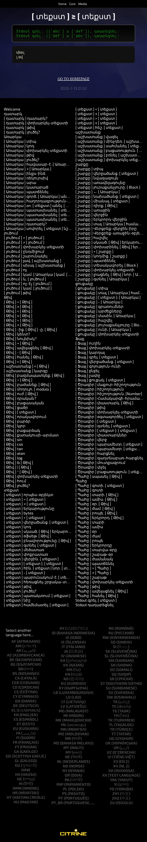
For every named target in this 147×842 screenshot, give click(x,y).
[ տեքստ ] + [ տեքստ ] (24, 517)
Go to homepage (74, 78)
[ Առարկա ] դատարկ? (25, 223)
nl (59, 761)
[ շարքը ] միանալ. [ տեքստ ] (102, 201)
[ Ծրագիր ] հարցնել (94, 453)
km (69, 669)
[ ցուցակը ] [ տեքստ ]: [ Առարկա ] (108, 297)
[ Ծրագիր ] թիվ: (90, 407)
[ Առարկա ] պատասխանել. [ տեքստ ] (41, 210)
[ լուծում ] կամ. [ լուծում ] (28, 288)
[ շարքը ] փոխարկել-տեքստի (104, 269)
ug (111, 738)
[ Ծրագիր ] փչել (90, 467)
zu (112, 802)
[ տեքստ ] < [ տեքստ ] (96, 109)
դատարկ (13, 113)
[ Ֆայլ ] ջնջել (87, 370)
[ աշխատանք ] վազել (96, 136)
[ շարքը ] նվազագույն (96, 178)
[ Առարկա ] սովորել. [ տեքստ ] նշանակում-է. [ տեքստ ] (57, 228)
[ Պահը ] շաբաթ (91, 577)
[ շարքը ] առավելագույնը (100, 182)
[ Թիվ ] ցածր (16, 407)
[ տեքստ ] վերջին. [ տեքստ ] (31, 558)
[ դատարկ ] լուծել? (22, 132)
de (15, 705)
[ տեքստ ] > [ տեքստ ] (96, 118)
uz (109, 752)
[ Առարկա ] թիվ (19, 155)
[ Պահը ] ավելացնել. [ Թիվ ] (101, 591)
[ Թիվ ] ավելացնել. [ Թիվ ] (28, 347)
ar (18, 650)
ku (63, 683)
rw (106, 637)
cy (15, 696)
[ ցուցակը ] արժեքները (98, 311)
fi (18, 737)
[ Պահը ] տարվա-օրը (96, 549)
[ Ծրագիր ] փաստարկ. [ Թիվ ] (104, 402)
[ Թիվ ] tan (13, 448)
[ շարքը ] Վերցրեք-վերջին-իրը (106, 228)
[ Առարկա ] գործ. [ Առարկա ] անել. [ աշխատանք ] (52, 196)
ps (64, 793)
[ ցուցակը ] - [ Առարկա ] (98, 301)
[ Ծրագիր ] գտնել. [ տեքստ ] (102, 425)
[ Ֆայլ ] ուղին (88, 343)
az (9, 655)
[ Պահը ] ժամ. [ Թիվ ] (95, 508)
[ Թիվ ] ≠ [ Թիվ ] (18, 324)
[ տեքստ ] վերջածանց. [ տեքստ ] (36, 522)
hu (16, 802)
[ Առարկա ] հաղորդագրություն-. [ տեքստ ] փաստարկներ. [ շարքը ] (70, 201)
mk (58, 720)
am (18, 645)
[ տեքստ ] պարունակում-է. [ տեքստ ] (40, 577)
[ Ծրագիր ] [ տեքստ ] (95, 421)
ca (17, 678)
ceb (15, 682)
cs (16, 691)
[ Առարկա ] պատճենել (26, 191)
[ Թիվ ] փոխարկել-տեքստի (31, 476)
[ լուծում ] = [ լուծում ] (24, 237)
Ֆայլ (79, 338)
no (65, 766)
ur (116, 747)
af (13, 641)
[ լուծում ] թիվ (17, 292)
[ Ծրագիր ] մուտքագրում (100, 462)
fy (17, 746)
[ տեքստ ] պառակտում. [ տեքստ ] (37, 595)
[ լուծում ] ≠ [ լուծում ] (24, 242)
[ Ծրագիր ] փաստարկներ (101, 435)
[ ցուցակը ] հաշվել (93, 320)
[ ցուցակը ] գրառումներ (99, 306)
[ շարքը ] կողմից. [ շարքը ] (101, 256)
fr (15, 742)
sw (110, 697)
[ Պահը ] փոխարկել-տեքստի (104, 581)
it (63, 646)
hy (62, 628)
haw (25, 769)
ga (16, 751)
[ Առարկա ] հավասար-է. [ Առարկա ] (39, 164)
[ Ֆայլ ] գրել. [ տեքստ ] (96, 357)
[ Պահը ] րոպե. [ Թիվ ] (96, 513)
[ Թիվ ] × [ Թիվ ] (18, 361)
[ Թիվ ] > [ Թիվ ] (18, 301)
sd (113, 642)
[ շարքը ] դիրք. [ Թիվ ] (96, 205)
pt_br (57, 802)
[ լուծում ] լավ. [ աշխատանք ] (32, 260)
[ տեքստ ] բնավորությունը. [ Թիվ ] (37, 540)
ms (56, 743)
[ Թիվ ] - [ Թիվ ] (18, 352)
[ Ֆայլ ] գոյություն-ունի (98, 366)
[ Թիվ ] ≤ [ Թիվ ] (18, 315)
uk (108, 743)
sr (112, 678)
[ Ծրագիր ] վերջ (91, 439)
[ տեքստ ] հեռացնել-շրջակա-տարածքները (47, 581)
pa (67, 779)
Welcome (12, 109)
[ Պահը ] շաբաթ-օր (94, 554)
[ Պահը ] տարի (89, 522)
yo (111, 789)
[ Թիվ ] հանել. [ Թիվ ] (23, 357)
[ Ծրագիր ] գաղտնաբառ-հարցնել (109, 458)
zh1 (115, 793)
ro (111, 628)
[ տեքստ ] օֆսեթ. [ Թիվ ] (27, 536)
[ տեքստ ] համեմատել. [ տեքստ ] (36, 604)
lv (63, 706)
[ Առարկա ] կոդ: (19, 145)
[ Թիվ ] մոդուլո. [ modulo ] (27, 389)
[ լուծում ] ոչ (15, 269)
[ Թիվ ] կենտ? (17, 334)
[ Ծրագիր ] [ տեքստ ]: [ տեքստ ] (106, 430)
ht (9, 797)
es (16, 719)
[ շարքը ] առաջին (92, 210)
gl (17, 760)
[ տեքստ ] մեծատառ (24, 549)
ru (111, 632)
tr (112, 729)
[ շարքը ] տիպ (89, 168)
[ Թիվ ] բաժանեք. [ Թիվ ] (27, 384)
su (108, 688)
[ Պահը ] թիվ (87, 586)
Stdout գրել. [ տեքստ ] (96, 600)
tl (111, 724)
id (54, 632)
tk (110, 720)
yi (116, 784)
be (12, 659)
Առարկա (12, 136)
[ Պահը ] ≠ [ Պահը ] (93, 572)
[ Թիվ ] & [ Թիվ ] (18, 462)
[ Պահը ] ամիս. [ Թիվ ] (96, 499)
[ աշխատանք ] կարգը (26, 370)
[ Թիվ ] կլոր (14, 425)
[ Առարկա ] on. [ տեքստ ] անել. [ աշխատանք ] (48, 205)
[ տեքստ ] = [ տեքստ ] (25, 499)
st (102, 683)
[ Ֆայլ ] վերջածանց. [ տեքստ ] (104, 361)
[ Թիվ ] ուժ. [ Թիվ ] (21, 393)
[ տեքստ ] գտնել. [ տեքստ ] (30, 545)
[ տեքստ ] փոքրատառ (26, 554)
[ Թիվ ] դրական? (20, 398)
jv (63, 655)
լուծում (11, 233)
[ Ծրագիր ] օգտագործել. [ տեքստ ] (109, 416)
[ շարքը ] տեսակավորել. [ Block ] (106, 265)
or (67, 775)
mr (68, 738)
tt (113, 733)
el (13, 710)
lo (68, 697)
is (63, 642)
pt (60, 798)
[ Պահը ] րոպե (89, 540)
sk (107, 651)
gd (8, 756)
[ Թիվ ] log (13, 458)
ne (67, 756)
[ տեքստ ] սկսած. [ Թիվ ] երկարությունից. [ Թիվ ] (51, 531)
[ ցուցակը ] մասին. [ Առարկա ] (105, 315)
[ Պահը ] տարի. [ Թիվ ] (96, 494)
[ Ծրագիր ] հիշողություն (99, 389)
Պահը (81, 480)
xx (104, 775)
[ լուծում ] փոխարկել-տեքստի (34, 246)
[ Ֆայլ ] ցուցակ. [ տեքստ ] (100, 379)
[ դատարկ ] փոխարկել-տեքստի (36, 122)
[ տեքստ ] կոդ (17, 526)
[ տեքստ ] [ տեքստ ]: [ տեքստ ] (33, 563)
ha (17, 774)
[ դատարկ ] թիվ (19, 127)
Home (62, 4)
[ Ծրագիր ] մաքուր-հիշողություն (108, 384)
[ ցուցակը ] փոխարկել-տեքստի (107, 334)
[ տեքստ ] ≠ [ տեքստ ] (25, 503)
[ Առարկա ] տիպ (20, 141)
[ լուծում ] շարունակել (25, 256)
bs (14, 673)
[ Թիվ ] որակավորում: (25, 416)
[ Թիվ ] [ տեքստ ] (20, 412)
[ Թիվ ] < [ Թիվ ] (18, 311)
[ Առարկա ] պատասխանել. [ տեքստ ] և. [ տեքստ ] (53, 214)
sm (111, 660)
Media (82, 4)
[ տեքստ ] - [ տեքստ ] (24, 572)
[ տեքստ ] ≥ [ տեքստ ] (96, 122)
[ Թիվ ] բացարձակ (22, 430)
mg (62, 711)
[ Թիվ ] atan (14, 453)
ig (67, 637)
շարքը (81, 164)
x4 (115, 766)
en (16, 714)
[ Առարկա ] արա (20, 182)
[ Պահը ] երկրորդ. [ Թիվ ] (99, 517)
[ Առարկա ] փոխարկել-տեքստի (35, 150)
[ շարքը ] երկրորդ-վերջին (101, 219)
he (19, 779)
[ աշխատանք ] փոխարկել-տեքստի (111, 159)
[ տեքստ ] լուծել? (20, 591)
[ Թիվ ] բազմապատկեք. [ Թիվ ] (34, 375)
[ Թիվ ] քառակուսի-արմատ (31, 435)
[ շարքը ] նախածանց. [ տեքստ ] (107, 196)
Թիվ (8, 297)
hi (21, 783)
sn (113, 665)
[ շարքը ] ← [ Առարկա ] (97, 191)
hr (15, 792)
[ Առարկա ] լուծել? (21, 159)
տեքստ (11, 490)
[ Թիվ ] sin (13, 439)
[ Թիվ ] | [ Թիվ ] (17, 467)
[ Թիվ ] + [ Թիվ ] (18, 343)
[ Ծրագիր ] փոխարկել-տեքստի (106, 412)
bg (13, 664)
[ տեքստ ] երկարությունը (29, 508)
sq (114, 674)
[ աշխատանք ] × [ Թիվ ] (26, 366)
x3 (115, 761)
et (19, 724)
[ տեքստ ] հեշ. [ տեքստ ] (99, 127)
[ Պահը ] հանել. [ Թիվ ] (96, 595)
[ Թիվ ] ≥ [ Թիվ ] (18, 306)
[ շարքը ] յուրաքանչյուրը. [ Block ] (107, 187)
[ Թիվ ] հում (15, 480)
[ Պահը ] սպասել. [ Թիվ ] (98, 476)
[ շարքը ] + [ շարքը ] (94, 251)
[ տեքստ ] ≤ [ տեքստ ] (96, 113)
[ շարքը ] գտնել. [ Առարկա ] (102, 279)
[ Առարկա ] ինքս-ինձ (24, 173)
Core (72, 4)
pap (59, 784)
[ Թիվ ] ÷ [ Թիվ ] (18, 379)
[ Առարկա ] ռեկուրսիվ (26, 178)
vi (109, 756)
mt (66, 747)
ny (64, 770)
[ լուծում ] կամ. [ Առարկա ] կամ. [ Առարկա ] (46, 274)
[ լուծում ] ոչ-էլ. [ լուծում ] (28, 283)
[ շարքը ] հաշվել (91, 237)
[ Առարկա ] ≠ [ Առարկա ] (27, 168)
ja (66, 651)
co (14, 687)
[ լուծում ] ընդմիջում (24, 251)
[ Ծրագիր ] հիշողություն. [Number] (108, 393)
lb (55, 692)
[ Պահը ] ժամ (88, 536)
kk (65, 665)
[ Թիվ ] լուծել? (17, 485)
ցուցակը (84, 283)
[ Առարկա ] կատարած (26, 187)
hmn (17, 788)
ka (62, 660)
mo (61, 733)
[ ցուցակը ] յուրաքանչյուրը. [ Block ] (110, 324)
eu (15, 728)
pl (65, 789)
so (112, 669)
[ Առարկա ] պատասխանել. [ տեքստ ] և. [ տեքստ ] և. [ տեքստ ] (65, 219)
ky (61, 688)
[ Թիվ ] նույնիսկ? (20, 338)
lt (63, 701)
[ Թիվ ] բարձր (17, 421)
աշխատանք (88, 132)
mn (63, 729)
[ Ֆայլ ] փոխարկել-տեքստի (102, 347)
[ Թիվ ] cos (13, 444)
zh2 (115, 798)
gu (17, 765)
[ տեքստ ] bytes (18, 513)
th (116, 715)
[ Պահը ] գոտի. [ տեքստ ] (99, 485)
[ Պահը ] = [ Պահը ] (93, 568)
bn (21, 668)
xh (111, 770)
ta (115, 701)
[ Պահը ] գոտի (89, 490)
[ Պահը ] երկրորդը (93, 545)
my (68, 752)
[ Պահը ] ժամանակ (94, 558)
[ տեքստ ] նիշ (17, 600)
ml (64, 724)
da (17, 701)
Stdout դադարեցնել (94, 604)
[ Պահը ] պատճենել (94, 563)
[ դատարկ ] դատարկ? (25, 118)
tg (114, 711)
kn (67, 674)
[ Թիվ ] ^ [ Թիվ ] (18, 471)
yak (113, 779)
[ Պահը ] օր (86, 531)
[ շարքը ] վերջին (91, 214)
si (114, 646)
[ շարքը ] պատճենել (95, 260)
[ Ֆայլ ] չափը (87, 375)
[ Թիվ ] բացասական (24, 402)
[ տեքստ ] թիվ (17, 586)
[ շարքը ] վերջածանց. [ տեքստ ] (106, 173)
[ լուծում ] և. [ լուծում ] (25, 279)
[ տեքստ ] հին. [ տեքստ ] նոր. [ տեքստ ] (42, 568)
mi (65, 715)
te (114, 706)
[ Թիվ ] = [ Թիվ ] (18, 320)
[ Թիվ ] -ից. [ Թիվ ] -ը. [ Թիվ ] (30, 329)
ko (66, 678)
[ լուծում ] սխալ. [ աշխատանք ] (34, 265)
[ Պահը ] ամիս (89, 526)
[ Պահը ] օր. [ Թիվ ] (93, 503)
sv (111, 692)
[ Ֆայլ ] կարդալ (90, 352)
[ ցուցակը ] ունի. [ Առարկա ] (103, 329)
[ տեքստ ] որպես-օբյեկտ (28, 494)
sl (107, 655)
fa (18, 733)
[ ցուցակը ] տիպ (91, 288)
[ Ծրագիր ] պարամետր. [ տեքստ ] (108, 444)
